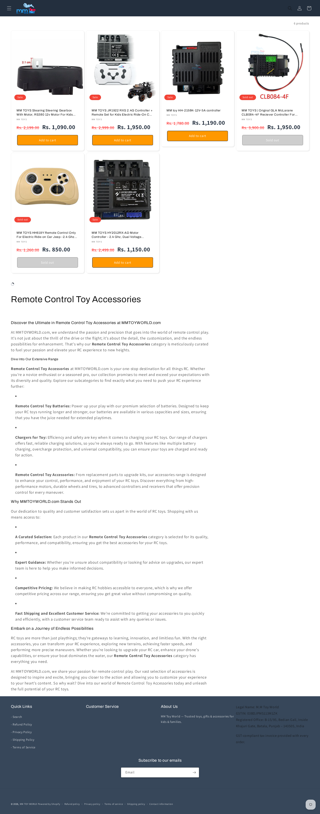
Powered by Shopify (49, 803)
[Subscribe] (194, 772)
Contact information (161, 803)
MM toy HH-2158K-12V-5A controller (194, 110)
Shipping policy (136, 803)
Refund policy (72, 803)
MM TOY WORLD (28, 803)
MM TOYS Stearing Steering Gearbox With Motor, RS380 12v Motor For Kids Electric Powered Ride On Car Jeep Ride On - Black (46, 113)
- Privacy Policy (21, 732)
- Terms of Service (23, 747)
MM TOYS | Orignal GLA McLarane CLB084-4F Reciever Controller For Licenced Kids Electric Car (268, 113)
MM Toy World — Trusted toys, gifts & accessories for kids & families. (197, 719)
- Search (16, 717)
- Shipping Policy (22, 740)
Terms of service (113, 803)
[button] (9, 8)
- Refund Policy (21, 724)
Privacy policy (92, 803)
